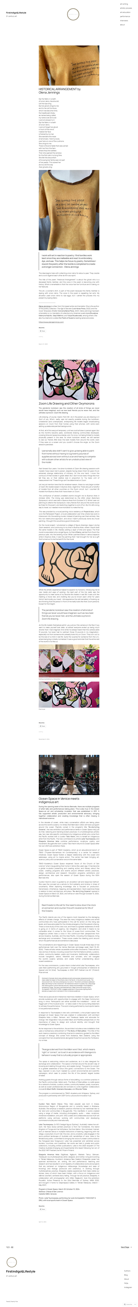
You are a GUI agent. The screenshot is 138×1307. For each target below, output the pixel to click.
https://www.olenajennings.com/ (51, 322)
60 (12, 1247)
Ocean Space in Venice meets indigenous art (59, 800)
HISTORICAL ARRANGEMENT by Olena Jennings (60, 90)
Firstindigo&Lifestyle (16, 12)
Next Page (126, 1247)
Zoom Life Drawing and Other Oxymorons (66, 403)
